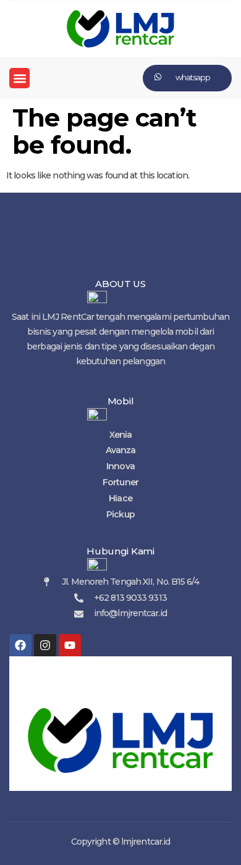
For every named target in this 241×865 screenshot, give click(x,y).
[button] (19, 78)
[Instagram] (45, 645)
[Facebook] (20, 645)
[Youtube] (70, 645)
